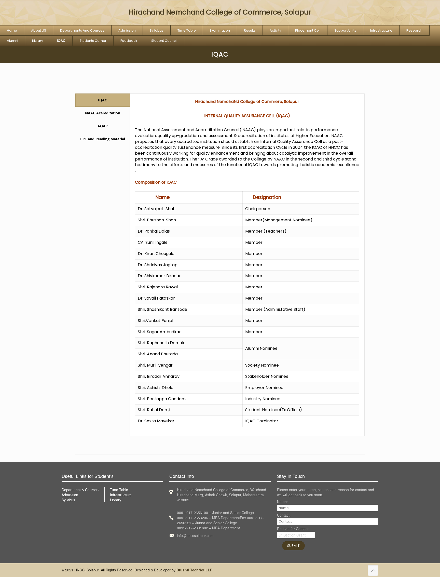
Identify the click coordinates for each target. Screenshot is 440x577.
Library (115, 499)
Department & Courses (80, 489)
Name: (282, 502)
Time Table (119, 489)
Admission (70, 494)
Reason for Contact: (293, 529)
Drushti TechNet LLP (194, 569)
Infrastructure (121, 494)
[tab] (102, 100)
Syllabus (68, 499)
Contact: (284, 515)
